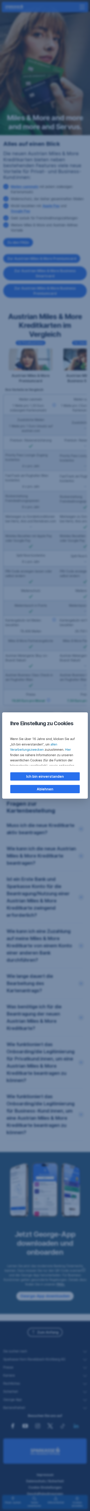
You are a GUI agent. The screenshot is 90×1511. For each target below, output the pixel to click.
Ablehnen (45, 789)
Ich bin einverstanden (45, 776)
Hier (68, 749)
